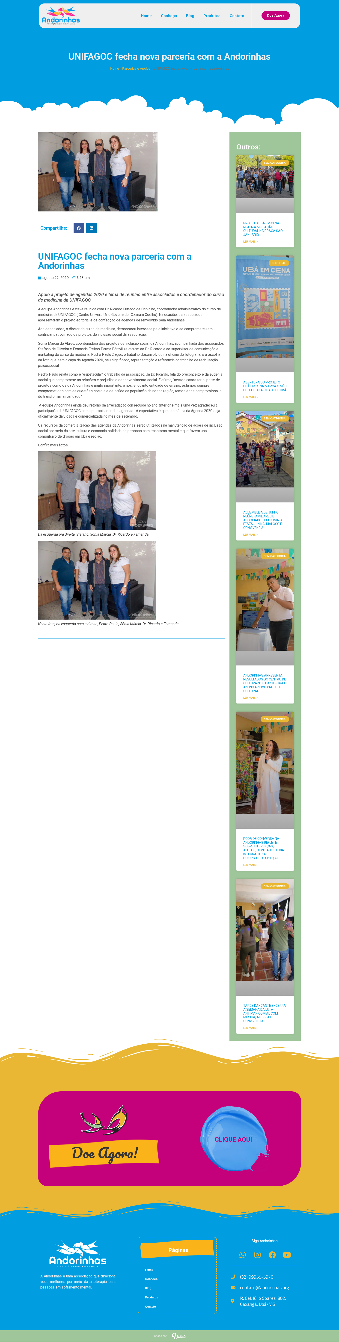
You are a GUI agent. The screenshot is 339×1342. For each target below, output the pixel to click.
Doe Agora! (104, 1152)
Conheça (169, 15)
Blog (190, 15)
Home (146, 15)
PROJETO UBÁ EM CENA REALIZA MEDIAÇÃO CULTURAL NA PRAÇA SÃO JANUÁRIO (263, 229)
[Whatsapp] (242, 1254)
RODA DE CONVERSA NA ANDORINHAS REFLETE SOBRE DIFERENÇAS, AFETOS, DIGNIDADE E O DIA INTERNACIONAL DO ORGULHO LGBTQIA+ (263, 848)
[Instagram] (257, 1254)
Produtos (211, 15)
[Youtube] (287, 1254)
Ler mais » (250, 241)
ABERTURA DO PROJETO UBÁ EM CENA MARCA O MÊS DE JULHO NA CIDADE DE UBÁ (265, 386)
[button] (79, 228)
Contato (237, 15)
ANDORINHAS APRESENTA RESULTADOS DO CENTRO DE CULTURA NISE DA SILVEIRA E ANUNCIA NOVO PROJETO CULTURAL (264, 683)
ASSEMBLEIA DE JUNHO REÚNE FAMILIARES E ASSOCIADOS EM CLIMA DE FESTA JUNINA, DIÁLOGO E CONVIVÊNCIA (263, 520)
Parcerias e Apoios (136, 68)
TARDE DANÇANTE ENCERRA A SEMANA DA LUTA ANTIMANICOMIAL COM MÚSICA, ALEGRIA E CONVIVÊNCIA (264, 1013)
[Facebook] (272, 1254)
